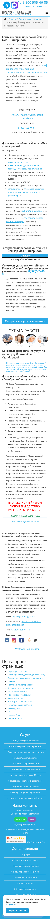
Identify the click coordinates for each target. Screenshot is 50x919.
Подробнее (11, 905)
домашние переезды (18, 162)
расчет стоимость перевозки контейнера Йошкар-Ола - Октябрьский (26, 367)
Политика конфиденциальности (21, 829)
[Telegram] (6, 6)
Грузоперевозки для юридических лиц (26, 674)
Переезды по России (17, 671)
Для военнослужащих (18, 691)
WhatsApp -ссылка (32, 210)
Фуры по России (15, 698)
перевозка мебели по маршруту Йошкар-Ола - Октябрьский (27, 370)
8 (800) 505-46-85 (27, 127)
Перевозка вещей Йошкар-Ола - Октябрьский (26, 363)
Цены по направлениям (26, 877)
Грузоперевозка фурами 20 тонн (25, 775)
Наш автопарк (26, 883)
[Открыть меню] (47, 13)
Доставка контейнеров (30, 19)
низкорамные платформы (20, 192)
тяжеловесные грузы (34, 189)
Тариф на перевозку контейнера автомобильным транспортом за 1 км (26, 69)
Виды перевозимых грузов (26, 871)
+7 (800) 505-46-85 (20, 629)
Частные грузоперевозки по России (26, 798)
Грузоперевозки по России (20, 705)
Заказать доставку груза (26, 758)
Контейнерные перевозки (20, 688)
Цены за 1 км (14, 715)
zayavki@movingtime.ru (24, 616)
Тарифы (26, 854)
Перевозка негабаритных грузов (26, 780)
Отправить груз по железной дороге (25, 678)
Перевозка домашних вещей (26, 769)
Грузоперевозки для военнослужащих (26, 752)
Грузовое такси (15, 718)
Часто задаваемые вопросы (26, 866)
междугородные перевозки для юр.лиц (23, 365)
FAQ (9, 711)
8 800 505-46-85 (35, 2)
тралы (37, 192)
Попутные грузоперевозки (20, 684)
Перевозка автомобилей (19, 694)
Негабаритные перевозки (20, 701)
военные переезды (17, 165)
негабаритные (15, 189)
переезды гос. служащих (30, 168)
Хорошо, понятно (17, 910)
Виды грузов (14, 708)
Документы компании (26, 894)
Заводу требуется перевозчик (26, 792)
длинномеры (14, 195)
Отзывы (11, 681)
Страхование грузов (26, 889)
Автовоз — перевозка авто (26, 763)
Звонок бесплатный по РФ (36, 6)
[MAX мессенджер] (14, 6)
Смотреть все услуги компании (25, 321)
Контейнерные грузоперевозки (26, 746)
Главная (12, 19)
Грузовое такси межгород (26, 860)
